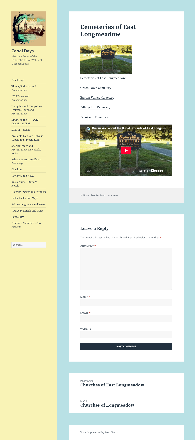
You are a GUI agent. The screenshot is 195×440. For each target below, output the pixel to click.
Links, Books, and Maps (24, 198)
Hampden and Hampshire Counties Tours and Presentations (26, 110)
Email (85, 313)
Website (85, 328)
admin (114, 195)
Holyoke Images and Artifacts (28, 192)
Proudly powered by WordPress (99, 432)
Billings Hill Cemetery (95, 107)
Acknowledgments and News (28, 204)
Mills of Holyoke (20, 129)
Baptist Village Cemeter (96, 98)
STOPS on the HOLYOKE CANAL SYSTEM (25, 121)
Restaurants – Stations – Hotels (25, 183)
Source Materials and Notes (27, 210)
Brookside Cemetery (94, 117)
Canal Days (22, 51)
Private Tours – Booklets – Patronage (26, 161)
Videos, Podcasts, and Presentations (23, 88)
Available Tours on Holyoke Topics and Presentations (27, 137)
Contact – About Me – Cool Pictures (26, 224)
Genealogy (17, 217)
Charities (16, 169)
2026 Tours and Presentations (20, 98)
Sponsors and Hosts (22, 175)
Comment (88, 246)
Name (85, 297)
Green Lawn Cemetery (95, 88)
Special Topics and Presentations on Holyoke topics (26, 149)
